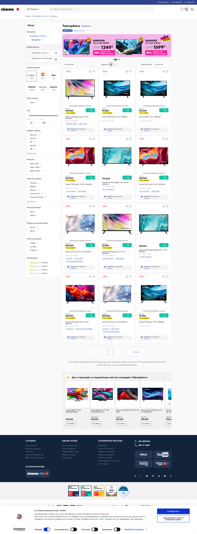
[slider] (28, 115)
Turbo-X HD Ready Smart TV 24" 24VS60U (113, 252)
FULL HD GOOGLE (108, 189)
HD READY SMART (71, 124)
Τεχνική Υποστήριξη (105, 449)
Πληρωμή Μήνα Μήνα (70, 451)
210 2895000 (144, 441)
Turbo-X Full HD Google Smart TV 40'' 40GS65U (115, 183)
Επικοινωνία (103, 445)
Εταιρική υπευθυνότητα (35, 455)
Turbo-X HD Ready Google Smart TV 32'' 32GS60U (153, 250)
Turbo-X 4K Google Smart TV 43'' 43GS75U (77, 322)
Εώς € (41, 119)
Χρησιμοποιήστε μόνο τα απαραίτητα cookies (173, 519)
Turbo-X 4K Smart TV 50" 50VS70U (78, 252)
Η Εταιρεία (30, 451)
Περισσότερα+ (32, 153)
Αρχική (28, 16)
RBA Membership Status (35, 458)
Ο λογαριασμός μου (69, 445)
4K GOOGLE (69, 329)
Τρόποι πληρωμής (68, 449)
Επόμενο (136, 352)
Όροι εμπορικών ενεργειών (109, 461)
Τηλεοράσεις (37, 40)
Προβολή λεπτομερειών (134, 529)
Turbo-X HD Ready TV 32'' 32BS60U (114, 117)
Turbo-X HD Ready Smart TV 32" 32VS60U (76, 117)
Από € (29, 119)
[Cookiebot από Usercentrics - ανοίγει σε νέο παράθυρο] (19, 529)
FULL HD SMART (71, 191)
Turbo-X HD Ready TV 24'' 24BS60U (151, 322)
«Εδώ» (102, 519)
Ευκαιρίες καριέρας (33, 449)
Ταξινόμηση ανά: (146, 64)
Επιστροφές (66, 458)
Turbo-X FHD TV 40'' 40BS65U (150, 117)
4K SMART (69, 258)
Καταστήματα (164, 2)
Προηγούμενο (99, 352)
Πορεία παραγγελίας (106, 455)
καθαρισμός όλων (79, 30)
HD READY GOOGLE (145, 257)
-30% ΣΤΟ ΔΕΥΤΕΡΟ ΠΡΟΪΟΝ (74, 261)
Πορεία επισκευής (105, 458)
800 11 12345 (144, 445)
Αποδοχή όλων (173, 511)
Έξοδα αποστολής (69, 455)
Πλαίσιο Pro (191, 2)
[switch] (73, 529)
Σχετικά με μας (31, 445)
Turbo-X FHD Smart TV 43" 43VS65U (152, 184)
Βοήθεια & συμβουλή (106, 451)
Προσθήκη (71, 423)
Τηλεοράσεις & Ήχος (39, 16)
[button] (65, 45)
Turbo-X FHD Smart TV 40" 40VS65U (78, 184)
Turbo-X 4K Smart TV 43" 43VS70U (114, 322)
